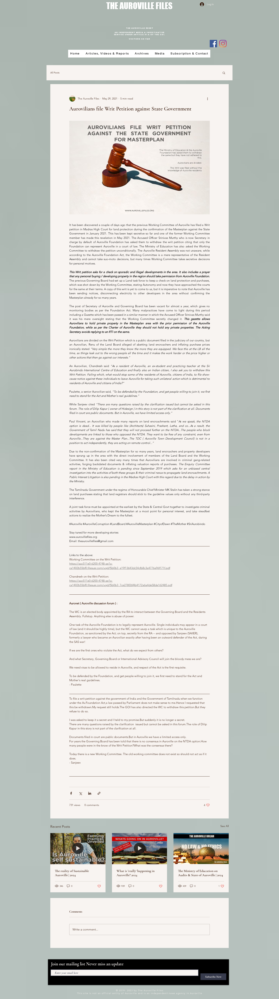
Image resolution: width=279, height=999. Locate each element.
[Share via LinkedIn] (89, 793)
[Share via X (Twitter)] (80, 793)
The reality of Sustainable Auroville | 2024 (72, 873)
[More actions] (207, 98)
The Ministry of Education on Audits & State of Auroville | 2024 (200, 873)
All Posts (55, 72)
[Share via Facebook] (71, 793)
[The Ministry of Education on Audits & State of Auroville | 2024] (201, 848)
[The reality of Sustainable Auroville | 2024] (78, 848)
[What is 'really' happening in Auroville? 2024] (139, 848)
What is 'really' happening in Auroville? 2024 (135, 873)
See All (224, 826)
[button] (224, 72)
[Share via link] (99, 793)
